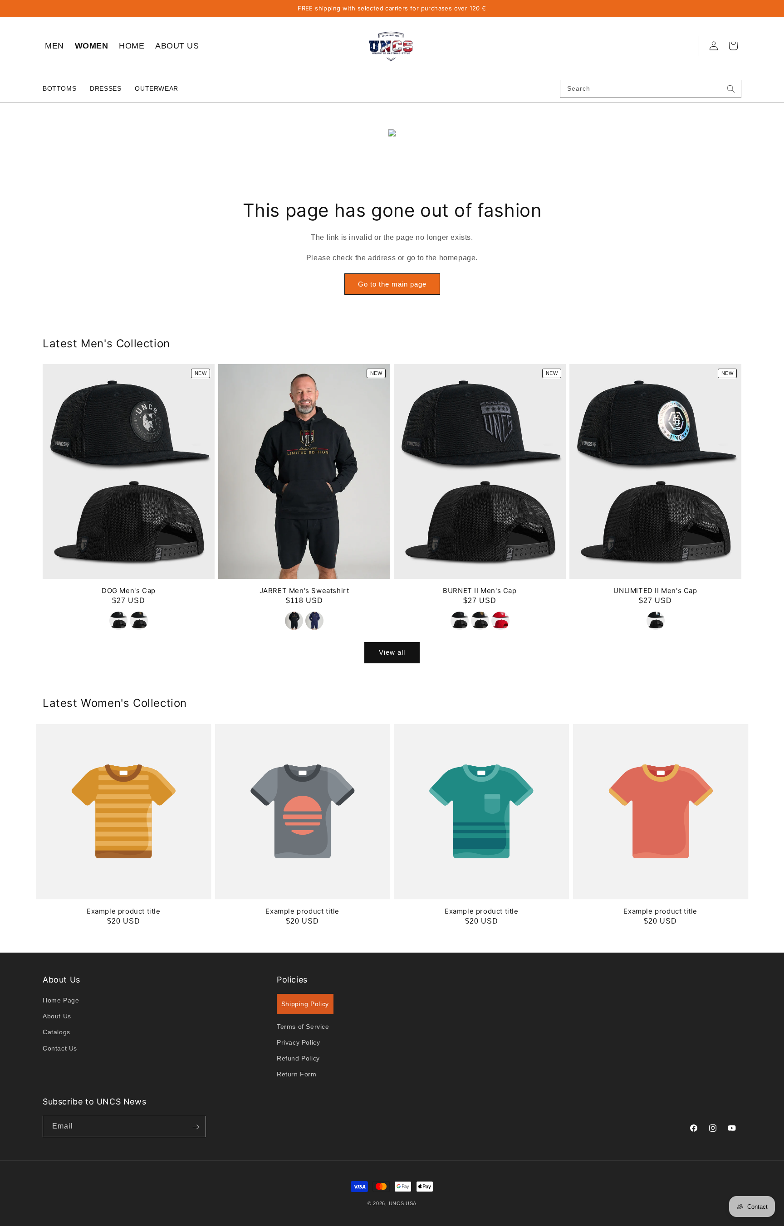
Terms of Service (303, 1026)
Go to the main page (392, 284)
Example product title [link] (124, 911)
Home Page (61, 1000)
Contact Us (60, 1048)
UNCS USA (403, 1203)
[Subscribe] (196, 1127)
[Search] (731, 88)
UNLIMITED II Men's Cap (655, 591)
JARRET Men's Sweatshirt (304, 591)
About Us (57, 1016)
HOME (131, 45)
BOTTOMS (59, 88)
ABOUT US (177, 45)
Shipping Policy (305, 1004)
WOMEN (91, 45)
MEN (54, 45)
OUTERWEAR (156, 88)
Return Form (297, 1074)
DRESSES (105, 88)
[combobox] (650, 88)
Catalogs (56, 1032)
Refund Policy (298, 1058)
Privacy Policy (298, 1042)
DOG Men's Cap (129, 591)
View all (392, 653)
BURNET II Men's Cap (479, 591)
